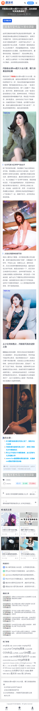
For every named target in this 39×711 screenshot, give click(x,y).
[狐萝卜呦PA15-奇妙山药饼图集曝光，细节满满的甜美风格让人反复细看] (29, 519)
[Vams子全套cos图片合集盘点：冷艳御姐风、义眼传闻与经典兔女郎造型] (7, 633)
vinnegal (23, 663)
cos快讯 (17, 656)
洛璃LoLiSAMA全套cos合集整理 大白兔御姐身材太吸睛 (24, 597)
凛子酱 (13, 666)
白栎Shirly (7, 671)
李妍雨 (13, 668)
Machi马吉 (14, 660)
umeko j (17, 663)
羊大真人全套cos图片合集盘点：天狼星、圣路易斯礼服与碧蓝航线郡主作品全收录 (23, 612)
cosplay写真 (7, 649)
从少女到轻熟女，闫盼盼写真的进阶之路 (17, 693)
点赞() (33, 483)
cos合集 (20, 653)
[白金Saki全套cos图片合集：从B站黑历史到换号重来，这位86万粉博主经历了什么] (7, 619)
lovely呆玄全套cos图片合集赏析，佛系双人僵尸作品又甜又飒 (24, 625)
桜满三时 (23, 668)
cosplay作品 (21, 14)
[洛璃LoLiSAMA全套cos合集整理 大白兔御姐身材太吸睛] (7, 598)
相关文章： (8, 696)
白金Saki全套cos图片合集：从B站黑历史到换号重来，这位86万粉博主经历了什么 (24, 619)
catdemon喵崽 (17, 646)
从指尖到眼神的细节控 (11, 690)
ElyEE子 (25, 656)
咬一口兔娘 (19, 665)
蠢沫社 (19, 704)
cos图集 (5, 657)
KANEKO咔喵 (6, 660)
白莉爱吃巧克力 (18, 670)
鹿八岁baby (26, 673)
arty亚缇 (6, 645)
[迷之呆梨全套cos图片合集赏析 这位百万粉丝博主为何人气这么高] (7, 605)
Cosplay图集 (18, 648)
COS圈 (10, 657)
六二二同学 (7, 665)
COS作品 (7, 652)
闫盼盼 (13, 76)
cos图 (27, 652)
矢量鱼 (27, 671)
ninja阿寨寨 (24, 659)
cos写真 (15, 653)
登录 (31, 3)
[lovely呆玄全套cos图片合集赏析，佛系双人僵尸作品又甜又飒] (7, 626)
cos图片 (33, 653)
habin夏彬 (33, 657)
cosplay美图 (28, 649)
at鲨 (11, 646)
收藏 (26, 483)
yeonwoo (29, 663)
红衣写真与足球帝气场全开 (13, 687)
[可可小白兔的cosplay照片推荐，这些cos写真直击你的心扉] (29, 543)
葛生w (8, 674)
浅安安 (29, 668)
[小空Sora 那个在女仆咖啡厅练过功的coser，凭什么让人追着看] (10, 519)
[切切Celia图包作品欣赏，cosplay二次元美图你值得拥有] (10, 543)
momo (8, 484)
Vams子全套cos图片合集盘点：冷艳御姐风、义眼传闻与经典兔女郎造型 (24, 632)
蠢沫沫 (14, 673)
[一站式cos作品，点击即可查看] (19, 27)
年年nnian (8, 668)
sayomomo (6, 663)
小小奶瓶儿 (27, 666)
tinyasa (12, 663)
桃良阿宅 (18, 668)
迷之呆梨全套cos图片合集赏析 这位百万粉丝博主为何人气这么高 (23, 604)
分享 (19, 483)
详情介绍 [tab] (8, 20)
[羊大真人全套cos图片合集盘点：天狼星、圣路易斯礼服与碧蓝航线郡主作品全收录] (7, 612)
